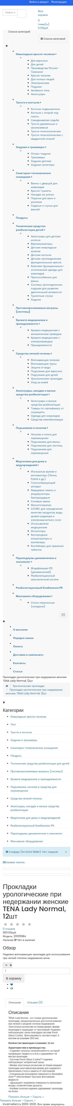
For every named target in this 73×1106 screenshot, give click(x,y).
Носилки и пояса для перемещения (44, 436)
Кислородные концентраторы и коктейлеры (41, 538)
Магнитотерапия (41, 505)
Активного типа (40, 90)
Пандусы (15, 756)
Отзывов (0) (35, 1002)
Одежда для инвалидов (45, 416)
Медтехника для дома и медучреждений (35, 818)
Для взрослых (39, 60)
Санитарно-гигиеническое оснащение (34, 748)
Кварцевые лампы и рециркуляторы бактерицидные (43, 493)
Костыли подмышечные (45, 109)
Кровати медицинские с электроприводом (45, 339)
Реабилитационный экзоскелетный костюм (45, 577)
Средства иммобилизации (47, 419)
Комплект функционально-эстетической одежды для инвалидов (47, 269)
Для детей (37, 64)
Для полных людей (42, 79)
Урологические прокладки (47, 378)
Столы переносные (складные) (43, 604)
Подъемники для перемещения (41, 451)
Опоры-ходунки (41, 153)
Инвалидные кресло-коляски (28, 716)
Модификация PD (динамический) (42, 570)
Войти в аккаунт (39, 2)
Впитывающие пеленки (45, 360)
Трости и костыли (21, 732)
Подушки (36, 87)
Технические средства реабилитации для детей (39, 763)
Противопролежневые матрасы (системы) (36, 771)
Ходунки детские (41, 161)
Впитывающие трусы (44, 364)
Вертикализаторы (41, 244)
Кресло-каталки (41, 75)
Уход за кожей (39, 382)
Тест (13, 724)
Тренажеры (38, 157)
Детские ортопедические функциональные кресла (46, 260)
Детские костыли (41, 255)
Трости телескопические (46, 131)
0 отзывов (9, 929)
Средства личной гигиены (26, 798)
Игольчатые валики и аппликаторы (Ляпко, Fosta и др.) (44, 475)
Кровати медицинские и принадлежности (35, 779)
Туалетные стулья (42, 296)
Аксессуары (38, 94)
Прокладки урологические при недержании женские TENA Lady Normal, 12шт (34, 691)
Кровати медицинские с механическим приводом (46, 332)
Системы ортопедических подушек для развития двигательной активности (46, 288)
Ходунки (36, 299)
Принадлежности (41, 345)
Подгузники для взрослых (46, 371)
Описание (15, 1002)
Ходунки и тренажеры (23, 740)
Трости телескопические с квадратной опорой (47, 137)
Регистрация (59, 2)
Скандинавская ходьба (45, 120)
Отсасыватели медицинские (39, 525)
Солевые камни (40, 501)
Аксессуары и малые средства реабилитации (45, 402)
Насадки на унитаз (42, 194)
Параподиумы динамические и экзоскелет (36, 833)
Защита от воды (41, 367)
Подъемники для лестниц (46, 445)
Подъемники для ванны (45, 442)
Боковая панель (15, 862)
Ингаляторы (38, 531)
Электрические (40, 83)
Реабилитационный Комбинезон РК (32, 825)
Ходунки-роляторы (42, 165)
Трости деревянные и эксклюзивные (44, 125)
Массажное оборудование (26, 841)
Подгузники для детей (44, 375)
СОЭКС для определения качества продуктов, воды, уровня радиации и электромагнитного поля (47, 514)
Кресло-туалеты (41, 191)
